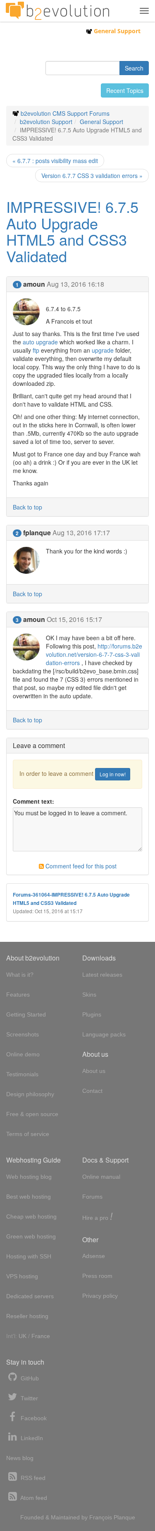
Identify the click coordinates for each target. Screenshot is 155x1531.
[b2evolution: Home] (57, 10)
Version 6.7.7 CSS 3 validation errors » (92, 175)
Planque (124, 1517)
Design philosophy (30, 1094)
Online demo (23, 1054)
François (100, 1517)
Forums (92, 1196)
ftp (36, 350)
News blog (19, 1458)
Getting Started (26, 1014)
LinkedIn (31, 1438)
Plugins (91, 1014)
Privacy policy (100, 1295)
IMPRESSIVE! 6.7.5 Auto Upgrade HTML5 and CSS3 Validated (72, 231)
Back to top (27, 507)
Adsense (93, 1256)
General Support (116, 31)
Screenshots (22, 1034)
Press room (97, 1276)
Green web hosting (31, 1236)
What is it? (19, 974)
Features (18, 994)
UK (22, 1336)
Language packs (104, 1034)
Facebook (33, 1418)
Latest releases (102, 974)
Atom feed (33, 1497)
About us (93, 1071)
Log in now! (113, 774)
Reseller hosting (27, 1316)
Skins (89, 994)
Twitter (28, 1398)
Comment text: (33, 801)
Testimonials (22, 1074)
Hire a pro (97, 1217)
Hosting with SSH (28, 1256)
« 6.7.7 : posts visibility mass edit (55, 160)
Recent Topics (124, 90)
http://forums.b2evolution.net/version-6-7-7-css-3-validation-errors (94, 654)
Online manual (101, 1176)
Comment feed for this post (80, 866)
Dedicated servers (30, 1296)
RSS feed (32, 1478)
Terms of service (27, 1134)
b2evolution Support (46, 121)
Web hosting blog (29, 1176)
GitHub (29, 1378)
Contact (92, 1090)
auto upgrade (40, 342)
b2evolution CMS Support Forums (65, 113)
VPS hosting (22, 1276)
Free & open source (32, 1114)
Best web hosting (28, 1196)
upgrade (103, 350)
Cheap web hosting (31, 1216)
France (40, 1336)
